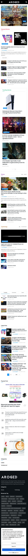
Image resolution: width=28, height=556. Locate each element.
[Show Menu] (1, 2)
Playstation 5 (13, 515)
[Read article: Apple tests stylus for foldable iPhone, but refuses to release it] (14, 236)
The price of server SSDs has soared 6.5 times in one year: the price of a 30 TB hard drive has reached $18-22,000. (17, 303)
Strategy (14, 522)
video (7, 524)
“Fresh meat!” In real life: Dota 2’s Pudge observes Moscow (14, 433)
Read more (5, 57)
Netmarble (10, 510)
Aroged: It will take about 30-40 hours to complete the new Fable (17, 61)
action (3, 496)
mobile (23, 508)
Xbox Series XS (13, 524)
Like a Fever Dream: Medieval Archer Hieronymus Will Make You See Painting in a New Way (14, 193)
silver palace (23, 520)
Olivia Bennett (4, 50)
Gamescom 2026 (5, 503)
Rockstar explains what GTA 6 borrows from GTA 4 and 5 (13, 47)
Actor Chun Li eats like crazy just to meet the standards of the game (16, 260)
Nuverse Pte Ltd (22, 513)
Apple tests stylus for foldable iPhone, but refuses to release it (12, 244)
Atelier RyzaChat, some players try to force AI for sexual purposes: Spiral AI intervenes (11, 13)
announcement (19, 496)
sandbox (12, 520)
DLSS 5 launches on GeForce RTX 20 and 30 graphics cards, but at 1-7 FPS (16, 205)
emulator (14, 501)
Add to (7, 496)
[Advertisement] (14, 280)
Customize (13, 543)
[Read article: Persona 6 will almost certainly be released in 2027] (3, 255)
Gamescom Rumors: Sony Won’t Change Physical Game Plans (12, 112)
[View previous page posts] (13, 169)
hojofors (3, 505)
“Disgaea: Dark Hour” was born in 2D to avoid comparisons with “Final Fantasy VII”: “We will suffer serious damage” (17, 81)
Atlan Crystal (4, 498)
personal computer (5, 515)
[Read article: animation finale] (3, 267)
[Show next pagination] (19, 375)
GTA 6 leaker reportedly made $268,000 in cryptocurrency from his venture (13, 162)
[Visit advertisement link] (14, 447)
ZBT (18, 524)
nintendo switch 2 (13, 513)
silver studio (4, 522)
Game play (20, 501)
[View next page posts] (15, 169)
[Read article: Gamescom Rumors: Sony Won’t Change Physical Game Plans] (14, 101)
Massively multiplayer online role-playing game (11, 508)
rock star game (16, 517)
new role (21, 510)
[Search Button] (26, 2)
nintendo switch (5, 513)
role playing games (5, 520)
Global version (13, 503)
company (22, 498)
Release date (4, 517)
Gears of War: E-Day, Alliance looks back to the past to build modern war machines (11, 23)
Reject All (13, 546)
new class (16, 510)
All (22, 174)
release (19, 515)
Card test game (12, 498)
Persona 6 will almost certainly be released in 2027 (15, 254)
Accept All (14, 549)
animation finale (11, 265)
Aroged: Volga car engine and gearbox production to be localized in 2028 (17, 67)
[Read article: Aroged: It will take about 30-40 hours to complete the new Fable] (3, 62)
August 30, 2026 (11, 50)
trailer (3, 524)
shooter (17, 520)
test (23, 522)
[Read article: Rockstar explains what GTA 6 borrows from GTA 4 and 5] (14, 38)
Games (4, 9)
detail (9, 501)
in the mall (9, 505)
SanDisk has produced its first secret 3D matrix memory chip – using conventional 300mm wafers (16, 310)
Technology (5, 43)
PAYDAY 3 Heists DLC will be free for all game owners (16, 317)
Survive (19, 522)
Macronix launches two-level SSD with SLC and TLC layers (17, 296)
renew (10, 517)
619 (16, 374)
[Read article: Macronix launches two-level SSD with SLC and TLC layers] (14, 393)
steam (9, 522)
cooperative (4, 501)
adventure (12, 496)
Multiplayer (4, 510)
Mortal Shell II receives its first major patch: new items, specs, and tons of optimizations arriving (16, 212)
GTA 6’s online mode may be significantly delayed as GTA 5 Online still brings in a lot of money (16, 219)
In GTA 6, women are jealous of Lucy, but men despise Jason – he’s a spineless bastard (13, 136)
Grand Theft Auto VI (22, 503)
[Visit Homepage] (14, 2)
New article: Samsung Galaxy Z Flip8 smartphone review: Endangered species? (16, 74)
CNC (17, 498)
